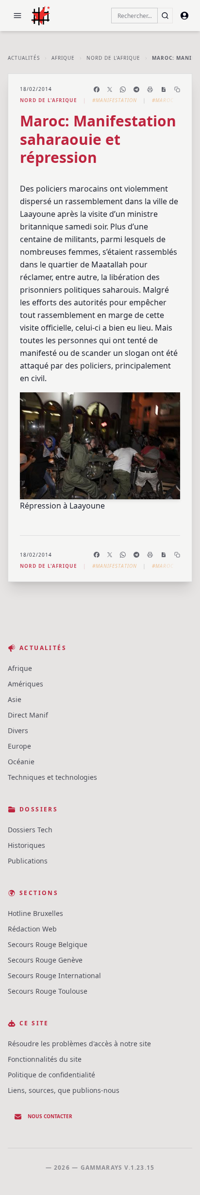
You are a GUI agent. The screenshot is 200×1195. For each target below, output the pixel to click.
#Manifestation (114, 100)
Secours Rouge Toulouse (47, 991)
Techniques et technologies (52, 777)
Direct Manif (28, 715)
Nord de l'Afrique (113, 57)
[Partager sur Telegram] (136, 89)
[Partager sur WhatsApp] (123, 89)
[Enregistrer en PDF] (164, 89)
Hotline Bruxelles (35, 913)
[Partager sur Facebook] (97, 89)
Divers (18, 730)
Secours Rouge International (54, 975)
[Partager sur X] (109, 89)
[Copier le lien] (177, 89)
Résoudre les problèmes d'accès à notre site (79, 1043)
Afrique (63, 57)
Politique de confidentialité (51, 1074)
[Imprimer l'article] (150, 89)
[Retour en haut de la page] (178, 1173)
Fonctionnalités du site (45, 1059)
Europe (19, 746)
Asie (14, 699)
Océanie (21, 761)
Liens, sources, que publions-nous (63, 1090)
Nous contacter (50, 1116)
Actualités (24, 57)
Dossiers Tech (30, 829)
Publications (28, 860)
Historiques (26, 845)
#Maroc (163, 100)
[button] (17, 15)
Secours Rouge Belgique (47, 944)
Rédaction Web (32, 928)
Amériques (25, 683)
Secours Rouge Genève (45, 960)
